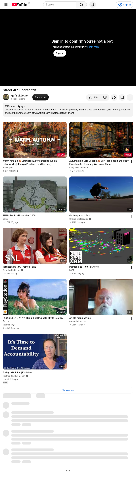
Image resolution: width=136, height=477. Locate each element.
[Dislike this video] (104, 97)
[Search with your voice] (92, 4)
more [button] (71, 113)
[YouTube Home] (19, 4)
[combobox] (60, 5)
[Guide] (6, 5)
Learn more (93, 47)
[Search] (81, 4)
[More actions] (130, 97)
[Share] (114, 97)
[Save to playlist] (122, 97)
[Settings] (111, 5)
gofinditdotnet (19, 95)
